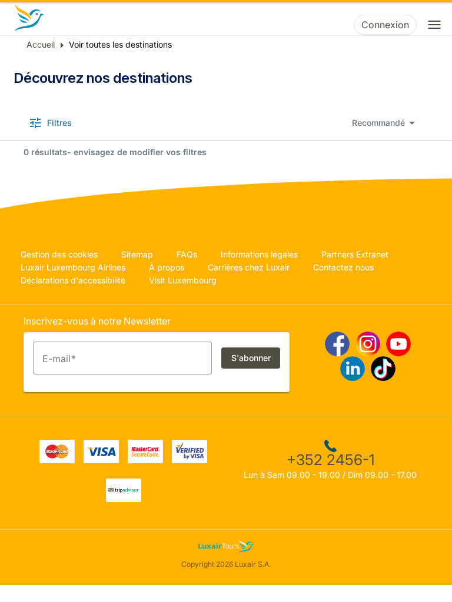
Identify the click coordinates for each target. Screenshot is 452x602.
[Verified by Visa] (189, 460)
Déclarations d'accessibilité (73, 280)
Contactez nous (343, 267)
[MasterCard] (57, 460)
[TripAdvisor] (123, 498)
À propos (166, 267)
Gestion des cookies (59, 254)
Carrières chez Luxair (249, 267)
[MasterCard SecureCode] (145, 460)
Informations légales (259, 254)
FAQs (187, 254)
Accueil (40, 44)
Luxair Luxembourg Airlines (73, 267)
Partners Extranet (354, 254)
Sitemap (137, 254)
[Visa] (101, 460)
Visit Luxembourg (183, 280)
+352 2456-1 (330, 460)
